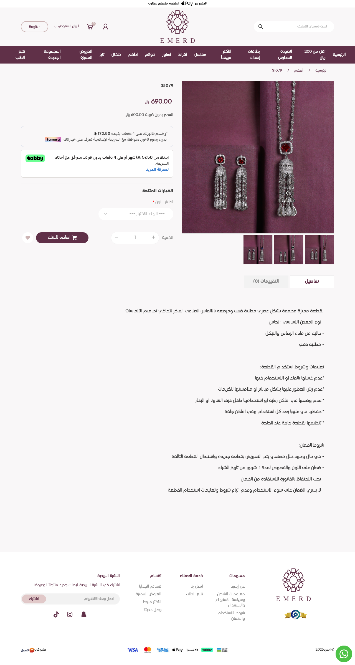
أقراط (182, 55)
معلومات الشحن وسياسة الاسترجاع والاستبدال (230, 599)
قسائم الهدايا (150, 586)
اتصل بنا (197, 586)
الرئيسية (339, 55)
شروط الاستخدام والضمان (231, 616)
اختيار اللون (164, 202)
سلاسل (200, 55)
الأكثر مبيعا (152, 602)
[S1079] (258, 157)
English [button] (34, 26)
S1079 (277, 70)
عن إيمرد (238, 586)
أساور (167, 55)
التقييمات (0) (266, 281)
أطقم (133, 55)
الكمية (167, 238)
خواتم (150, 55)
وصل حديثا (152, 610)
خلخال (116, 55)
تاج (102, 55)
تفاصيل (312, 281)
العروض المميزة (148, 594)
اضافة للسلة (59, 238)
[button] (90, 26)
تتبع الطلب (194, 594)
